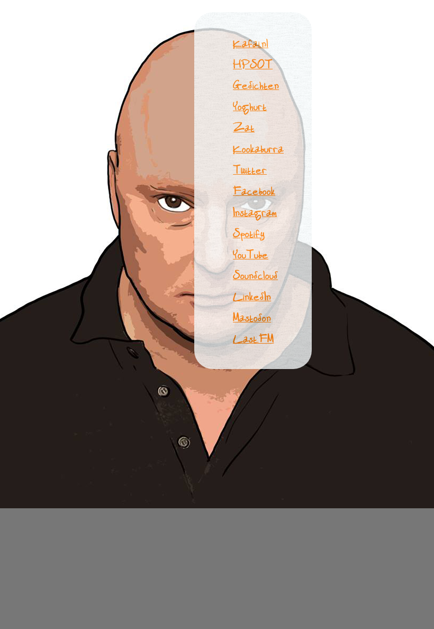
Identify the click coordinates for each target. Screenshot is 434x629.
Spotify (249, 233)
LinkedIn (252, 296)
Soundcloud (255, 275)
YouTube (250, 254)
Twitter (250, 169)
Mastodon (252, 317)
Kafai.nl (250, 43)
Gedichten (256, 85)
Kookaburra (258, 148)
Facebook (254, 191)
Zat (244, 127)
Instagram (255, 212)
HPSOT (253, 64)
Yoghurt (250, 106)
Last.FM (253, 338)
